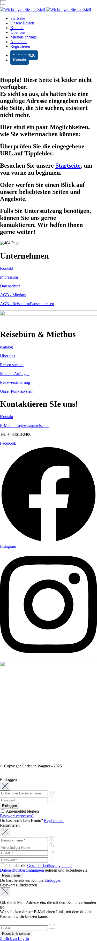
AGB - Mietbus (13, 295)
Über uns (17, 32)
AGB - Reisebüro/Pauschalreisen (27, 303)
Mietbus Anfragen (14, 373)
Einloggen (52, 880)
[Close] (5, 786)
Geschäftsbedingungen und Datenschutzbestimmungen (36, 867)
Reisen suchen (12, 365)
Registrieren (20, 46)
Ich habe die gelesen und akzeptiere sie (43, 867)
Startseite (17, 18)
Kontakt (17, 27)
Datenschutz (10, 286)
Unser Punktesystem (16, 391)
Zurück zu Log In (14, 938)
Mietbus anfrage (23, 37)
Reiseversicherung (15, 382)
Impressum (9, 277)
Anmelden (18, 42)
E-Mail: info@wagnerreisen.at (24, 425)
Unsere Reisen (22, 23)
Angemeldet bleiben (22, 811)
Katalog (6, 347)
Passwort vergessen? (17, 816)
